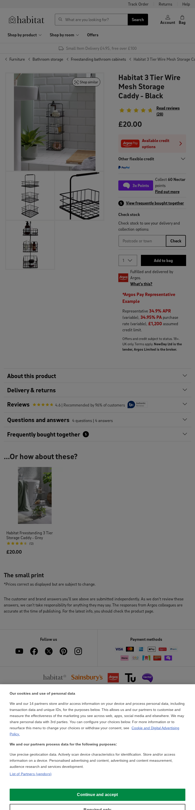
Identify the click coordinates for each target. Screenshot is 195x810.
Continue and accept (97, 794)
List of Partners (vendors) (31, 774)
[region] (97, 747)
